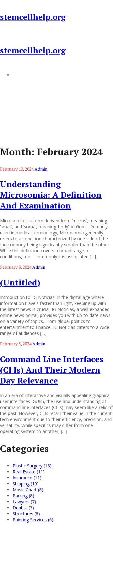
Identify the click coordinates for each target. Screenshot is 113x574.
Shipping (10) (26, 484)
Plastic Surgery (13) (32, 466)
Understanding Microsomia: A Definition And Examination (51, 195)
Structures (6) (26, 514)
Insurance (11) (27, 478)
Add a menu (25, 75)
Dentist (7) (23, 508)
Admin (41, 169)
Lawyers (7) (24, 502)
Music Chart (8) (28, 490)
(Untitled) (20, 282)
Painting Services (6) (33, 520)
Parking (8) (23, 496)
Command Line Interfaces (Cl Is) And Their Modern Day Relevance (51, 370)
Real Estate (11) (29, 472)
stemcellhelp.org (33, 17)
